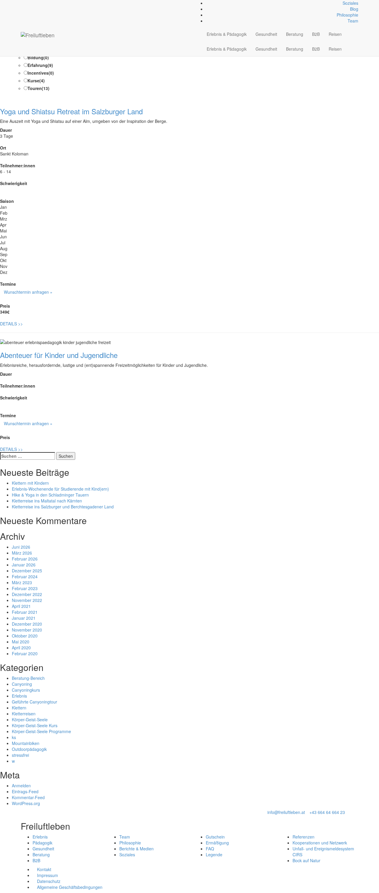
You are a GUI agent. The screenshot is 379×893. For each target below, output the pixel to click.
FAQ (210, 849)
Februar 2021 (25, 612)
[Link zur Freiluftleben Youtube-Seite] (32, 3)
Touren (38, 88)
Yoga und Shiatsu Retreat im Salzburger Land (71, 111)
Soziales (350, 3)
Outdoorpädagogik (29, 749)
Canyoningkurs (26, 690)
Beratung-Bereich (28, 678)
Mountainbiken (25, 743)
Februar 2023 (25, 588)
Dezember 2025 (27, 571)
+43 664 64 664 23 (327, 812)
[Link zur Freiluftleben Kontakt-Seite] (22, 3)
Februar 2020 (25, 653)
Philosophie (347, 15)
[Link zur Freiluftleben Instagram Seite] (28, 3)
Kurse (36, 80)
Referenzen (303, 837)
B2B (316, 34)
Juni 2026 (21, 547)
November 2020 (27, 630)
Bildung (38, 57)
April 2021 (21, 606)
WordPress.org (26, 803)
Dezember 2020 (27, 624)
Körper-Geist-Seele (30, 719)
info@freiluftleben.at (286, 812)
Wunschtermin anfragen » (28, 292)
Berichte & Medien (136, 849)
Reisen (335, 34)
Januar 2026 (24, 565)
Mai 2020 (20, 642)
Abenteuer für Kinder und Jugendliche (59, 355)
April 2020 (21, 648)
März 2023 (22, 582)
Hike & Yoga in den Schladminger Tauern (50, 495)
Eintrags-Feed (25, 791)
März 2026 (22, 553)
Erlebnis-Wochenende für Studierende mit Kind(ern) (60, 489)
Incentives (41, 73)
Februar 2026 (25, 559)
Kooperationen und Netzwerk (320, 843)
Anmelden (21, 785)
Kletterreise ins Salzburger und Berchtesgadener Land (63, 507)
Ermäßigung (217, 843)
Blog (354, 9)
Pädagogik (42, 843)
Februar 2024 (25, 576)
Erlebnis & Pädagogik (227, 34)
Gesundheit (266, 34)
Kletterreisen (24, 714)
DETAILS (11, 324)
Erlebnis (19, 696)
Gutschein (215, 837)
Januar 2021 (24, 618)
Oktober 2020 (25, 636)
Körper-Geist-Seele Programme (41, 731)
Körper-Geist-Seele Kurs (34, 725)
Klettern (19, 708)
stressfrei (20, 755)
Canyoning (22, 684)
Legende (214, 854)
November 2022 (27, 600)
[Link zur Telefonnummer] (25, 3)
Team (353, 21)
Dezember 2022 (27, 594)
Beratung (294, 34)
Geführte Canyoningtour (34, 702)
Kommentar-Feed (28, 797)
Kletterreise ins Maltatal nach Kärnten (47, 501)
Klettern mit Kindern (30, 483)
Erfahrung (40, 65)
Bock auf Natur (306, 860)
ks (14, 737)
